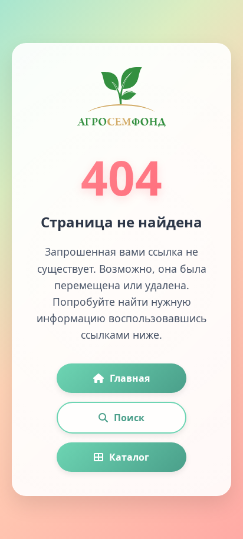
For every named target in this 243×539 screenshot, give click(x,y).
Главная (130, 378)
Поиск (129, 417)
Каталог (129, 457)
